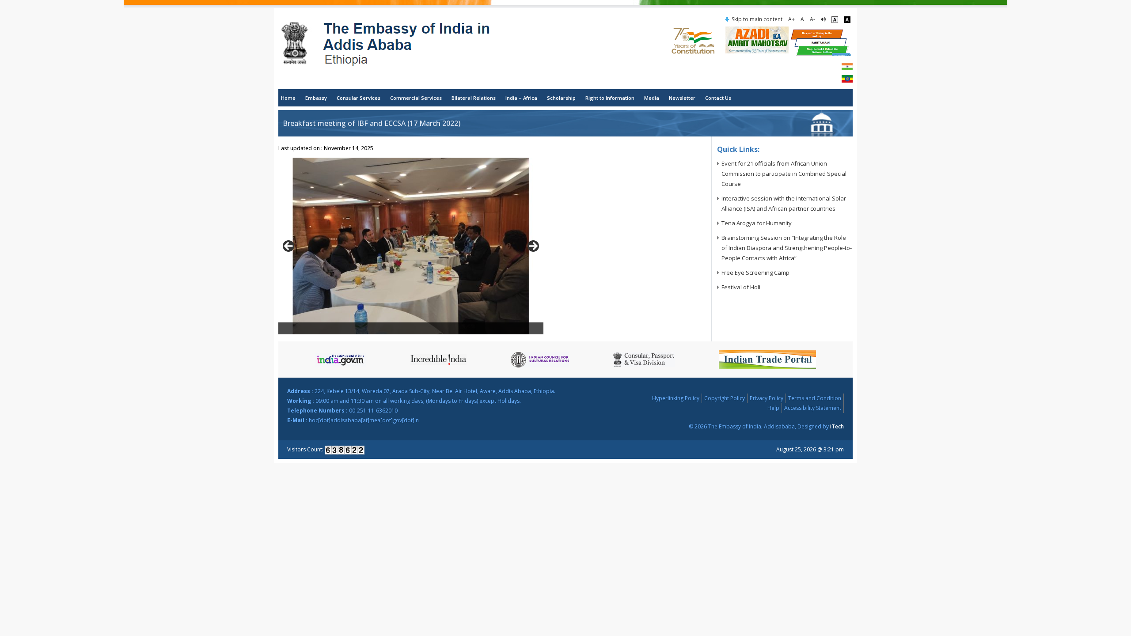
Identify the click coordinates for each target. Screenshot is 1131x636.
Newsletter (682, 98)
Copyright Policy (724, 398)
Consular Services (358, 98)
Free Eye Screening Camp (755, 272)
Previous (288, 246)
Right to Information (609, 98)
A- (812, 19)
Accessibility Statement (812, 408)
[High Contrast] (847, 19)
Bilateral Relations (474, 98)
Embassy (316, 98)
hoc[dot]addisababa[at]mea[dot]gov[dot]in (364, 420)
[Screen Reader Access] (823, 19)
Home (288, 98)
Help (773, 408)
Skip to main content (757, 19)
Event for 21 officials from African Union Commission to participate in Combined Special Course (783, 173)
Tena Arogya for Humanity (756, 223)
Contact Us (718, 98)
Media (651, 98)
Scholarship (561, 98)
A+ (791, 19)
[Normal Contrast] (834, 19)
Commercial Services (416, 98)
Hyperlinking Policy (675, 398)
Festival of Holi (740, 287)
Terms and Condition (814, 398)
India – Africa (521, 98)
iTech (837, 426)
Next (533, 246)
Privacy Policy (766, 398)
